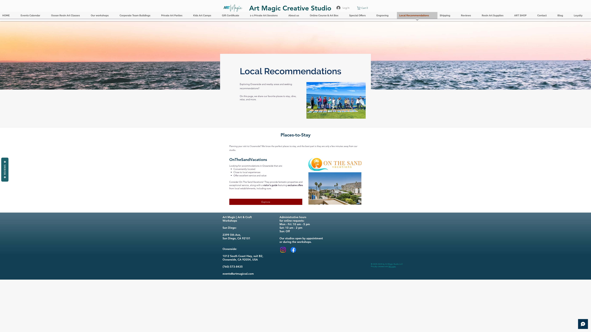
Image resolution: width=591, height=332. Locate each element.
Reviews (5, 169)
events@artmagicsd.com (238, 273)
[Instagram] (283, 249)
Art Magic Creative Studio (290, 8)
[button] (33, 16)
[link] (363, 8)
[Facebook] (293, 249)
